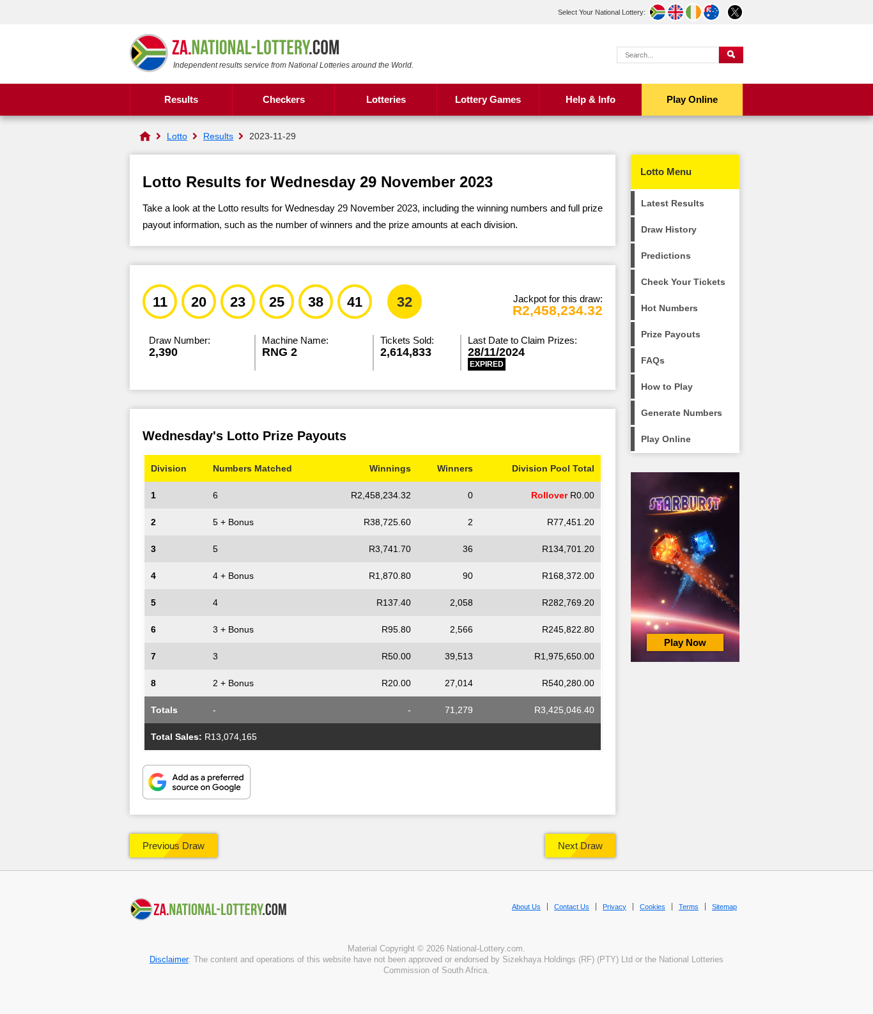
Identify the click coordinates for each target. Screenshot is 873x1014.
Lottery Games (488, 99)
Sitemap (724, 906)
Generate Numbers (681, 413)
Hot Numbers (669, 308)
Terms (689, 906)
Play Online (692, 99)
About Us (526, 906)
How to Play (667, 386)
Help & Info (590, 99)
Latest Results (672, 203)
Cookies (652, 906)
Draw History (669, 229)
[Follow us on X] (735, 12)
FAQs (653, 360)
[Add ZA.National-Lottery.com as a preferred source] (197, 783)
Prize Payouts (670, 334)
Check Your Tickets (683, 282)
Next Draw (580, 845)
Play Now (685, 642)
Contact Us (571, 906)
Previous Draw (174, 845)
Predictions (666, 255)
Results (181, 99)
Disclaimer (169, 959)
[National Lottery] (145, 136)
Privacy (614, 906)
